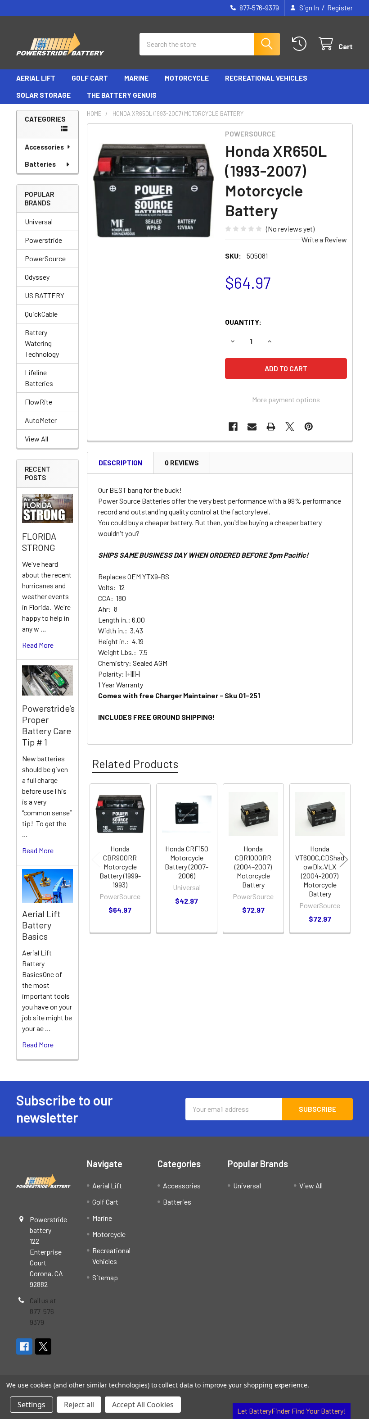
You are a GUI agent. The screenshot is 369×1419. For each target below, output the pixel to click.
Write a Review (324, 239)
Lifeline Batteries (39, 377)
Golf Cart (90, 78)
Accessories (44, 147)
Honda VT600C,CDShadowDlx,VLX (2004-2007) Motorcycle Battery (319, 871)
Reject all (79, 1405)
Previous (96, 859)
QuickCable (41, 313)
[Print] (271, 426)
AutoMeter (41, 420)
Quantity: (243, 322)
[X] (290, 426)
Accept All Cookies (143, 1405)
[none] (154, 190)
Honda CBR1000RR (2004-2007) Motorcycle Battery (253, 866)
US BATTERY (44, 295)
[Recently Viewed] (301, 44)
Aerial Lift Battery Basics (41, 924)
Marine (136, 78)
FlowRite (38, 401)
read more (38, 645)
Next (344, 859)
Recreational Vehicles (266, 78)
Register (340, 8)
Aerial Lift (35, 78)
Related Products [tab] (135, 763)
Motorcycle (187, 78)
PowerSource (45, 258)
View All (36, 438)
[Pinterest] (309, 426)
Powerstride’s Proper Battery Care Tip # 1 (48, 725)
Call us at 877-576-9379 (43, 1311)
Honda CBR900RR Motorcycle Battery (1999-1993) (120, 866)
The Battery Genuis (122, 95)
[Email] (252, 426)
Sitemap (105, 1277)
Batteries (40, 164)
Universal (39, 221)
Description (120, 463)
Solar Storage (43, 95)
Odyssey (37, 277)
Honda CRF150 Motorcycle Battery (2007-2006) (186, 862)
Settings (31, 1405)
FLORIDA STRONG (39, 542)
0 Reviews (182, 463)
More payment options (286, 399)
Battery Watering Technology (42, 343)
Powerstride (43, 240)
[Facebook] (233, 426)
